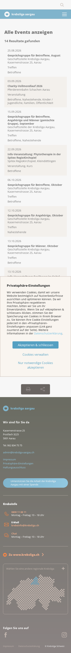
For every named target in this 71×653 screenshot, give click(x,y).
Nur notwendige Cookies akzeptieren (35, 365)
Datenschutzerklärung (48, 333)
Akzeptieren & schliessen (35, 345)
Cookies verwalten (35, 354)
